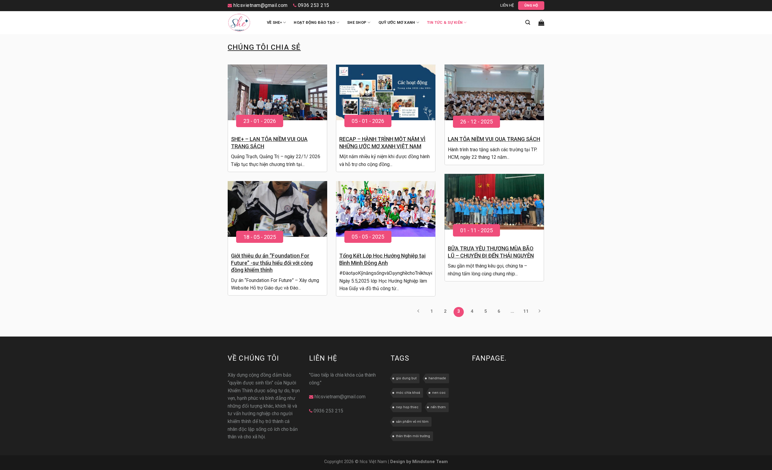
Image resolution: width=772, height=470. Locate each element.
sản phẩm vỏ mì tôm (412, 422)
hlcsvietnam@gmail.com (260, 5)
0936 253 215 (312, 5)
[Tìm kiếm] (527, 22)
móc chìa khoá (408, 393)
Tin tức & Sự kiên (445, 22)
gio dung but (406, 378)
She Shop (356, 22)
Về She (274, 22)
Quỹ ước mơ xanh (396, 22)
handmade (437, 378)
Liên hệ (507, 5)
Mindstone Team (430, 461)
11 (526, 311)
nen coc (439, 393)
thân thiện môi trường (413, 436)
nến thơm (438, 407)
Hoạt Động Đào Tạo (314, 22)
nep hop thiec (407, 407)
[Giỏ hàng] (541, 22)
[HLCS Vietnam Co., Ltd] (243, 22)
